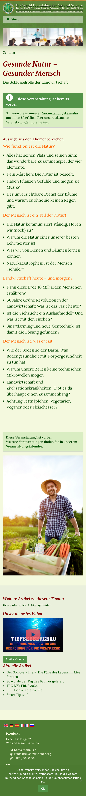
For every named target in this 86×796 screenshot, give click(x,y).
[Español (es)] (16, 725)
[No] (81, 780)
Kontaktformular (25, 750)
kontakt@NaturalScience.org (32, 754)
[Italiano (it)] (21, 725)
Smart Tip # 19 (17, 695)
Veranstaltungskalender (60, 113)
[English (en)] (6, 725)
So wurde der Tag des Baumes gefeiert (35, 681)
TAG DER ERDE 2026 (22, 686)
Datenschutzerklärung (67, 777)
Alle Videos (16, 659)
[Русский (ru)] (32, 725)
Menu (15, 19)
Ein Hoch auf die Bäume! (25, 690)
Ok (43, 788)
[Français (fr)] (27, 725)
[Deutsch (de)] (11, 725)
